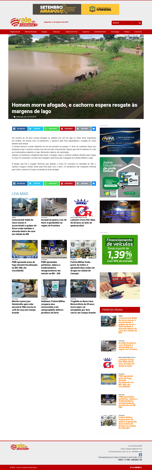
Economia (138, 32)
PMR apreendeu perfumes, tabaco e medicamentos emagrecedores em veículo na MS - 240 (51, 268)
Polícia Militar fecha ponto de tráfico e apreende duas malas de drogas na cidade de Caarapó (82, 268)
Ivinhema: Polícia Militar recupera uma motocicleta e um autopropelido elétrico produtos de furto (53, 307)
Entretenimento (100, 32)
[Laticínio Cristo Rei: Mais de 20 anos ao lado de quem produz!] (83, 207)
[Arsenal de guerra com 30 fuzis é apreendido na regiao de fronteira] (54, 207)
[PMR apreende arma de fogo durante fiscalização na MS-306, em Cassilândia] (25, 249)
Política (127, 32)
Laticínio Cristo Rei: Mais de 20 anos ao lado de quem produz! (82, 223)
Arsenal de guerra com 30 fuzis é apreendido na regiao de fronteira (53, 223)
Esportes (86, 32)
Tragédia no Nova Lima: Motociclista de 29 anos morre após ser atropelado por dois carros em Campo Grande (83, 307)
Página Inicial (15, 32)
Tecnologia (115, 32)
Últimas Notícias (31, 32)
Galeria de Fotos (72, 32)
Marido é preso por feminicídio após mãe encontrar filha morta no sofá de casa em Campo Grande (24, 307)
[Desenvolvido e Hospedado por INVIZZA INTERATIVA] (136, 467)
